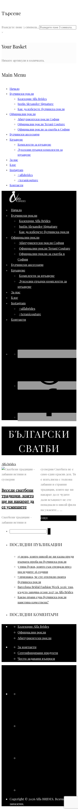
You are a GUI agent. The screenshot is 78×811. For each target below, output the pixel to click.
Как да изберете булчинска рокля (41, 109)
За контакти (27, 647)
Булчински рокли (22, 94)
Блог (13, 165)
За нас (14, 160)
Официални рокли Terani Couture (41, 124)
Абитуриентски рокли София (38, 119)
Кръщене (16, 139)
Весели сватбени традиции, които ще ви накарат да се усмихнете (18, 498)
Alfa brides (9, 464)
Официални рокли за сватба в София (44, 129)
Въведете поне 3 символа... (20, 27)
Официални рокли (32, 632)
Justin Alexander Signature (36, 104)
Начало (14, 89)
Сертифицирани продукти (38, 653)
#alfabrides (25, 175)
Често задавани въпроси (36, 658)
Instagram (16, 170)
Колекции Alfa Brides (32, 99)
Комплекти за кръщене (34, 144)
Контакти (16, 185)
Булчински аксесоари (24, 134)
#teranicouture (28, 180)
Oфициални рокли (23, 114)
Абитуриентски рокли (34, 638)
